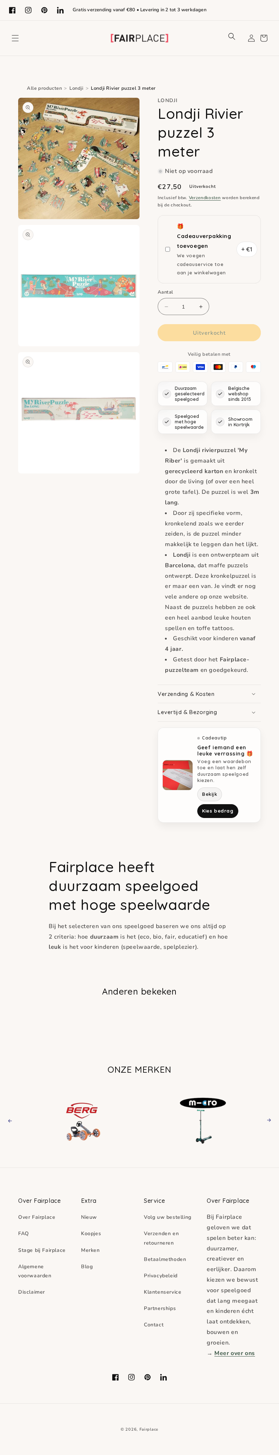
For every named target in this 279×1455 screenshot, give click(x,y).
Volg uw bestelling (167, 1217)
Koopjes (91, 1233)
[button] (15, 38)
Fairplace (149, 1429)
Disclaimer (31, 1292)
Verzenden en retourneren (161, 1238)
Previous (16, 1120)
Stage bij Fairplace (42, 1250)
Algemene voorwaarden (35, 1271)
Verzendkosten (205, 198)
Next (267, 1120)
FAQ (23, 1233)
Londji (76, 88)
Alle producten (44, 88)
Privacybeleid (161, 1275)
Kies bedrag (218, 811)
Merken (90, 1250)
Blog (87, 1266)
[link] (85, 1120)
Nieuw (89, 1217)
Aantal (165, 292)
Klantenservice (162, 1292)
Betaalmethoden (165, 1259)
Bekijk (209, 794)
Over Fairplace (36, 1217)
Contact (153, 1324)
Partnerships (160, 1308)
